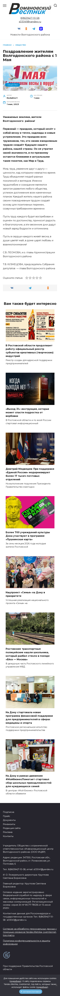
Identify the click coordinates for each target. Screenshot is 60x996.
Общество (12, 85)
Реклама (7, 832)
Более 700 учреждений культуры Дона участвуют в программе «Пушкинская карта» (28, 536)
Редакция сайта (11, 828)
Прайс (6, 816)
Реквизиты (9, 824)
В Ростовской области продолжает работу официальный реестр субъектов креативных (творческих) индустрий (29, 350)
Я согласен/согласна (31, 991)
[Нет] (56, 985)
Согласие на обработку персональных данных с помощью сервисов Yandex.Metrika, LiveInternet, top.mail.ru (30, 932)
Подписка (8, 812)
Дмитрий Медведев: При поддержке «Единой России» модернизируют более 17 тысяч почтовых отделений (30, 474)
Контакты (8, 836)
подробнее (15, 981)
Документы (9, 820)
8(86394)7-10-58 (30, 18)
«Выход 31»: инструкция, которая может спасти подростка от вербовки (27, 412)
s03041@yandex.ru (30, 21)
